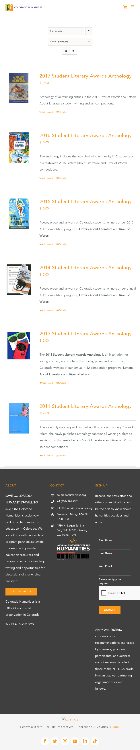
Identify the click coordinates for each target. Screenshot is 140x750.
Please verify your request (110, 581)
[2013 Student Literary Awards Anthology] (19, 346)
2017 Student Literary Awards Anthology (86, 76)
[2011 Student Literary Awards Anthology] (19, 418)
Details (62, 112)
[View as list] (73, 50)
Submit (109, 609)
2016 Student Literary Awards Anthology (86, 135)
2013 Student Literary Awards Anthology (86, 334)
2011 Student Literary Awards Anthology (86, 406)
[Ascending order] (88, 31)
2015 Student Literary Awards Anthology (86, 201)
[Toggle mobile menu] (133, 7)
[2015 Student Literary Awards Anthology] (19, 213)
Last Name (106, 553)
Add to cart (47, 112)
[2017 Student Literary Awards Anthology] (19, 88)
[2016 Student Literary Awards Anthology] (19, 147)
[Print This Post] (70, 720)
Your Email (106, 566)
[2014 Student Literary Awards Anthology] (19, 279)
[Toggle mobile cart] (125, 7)
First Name (106, 540)
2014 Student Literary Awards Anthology (86, 268)
